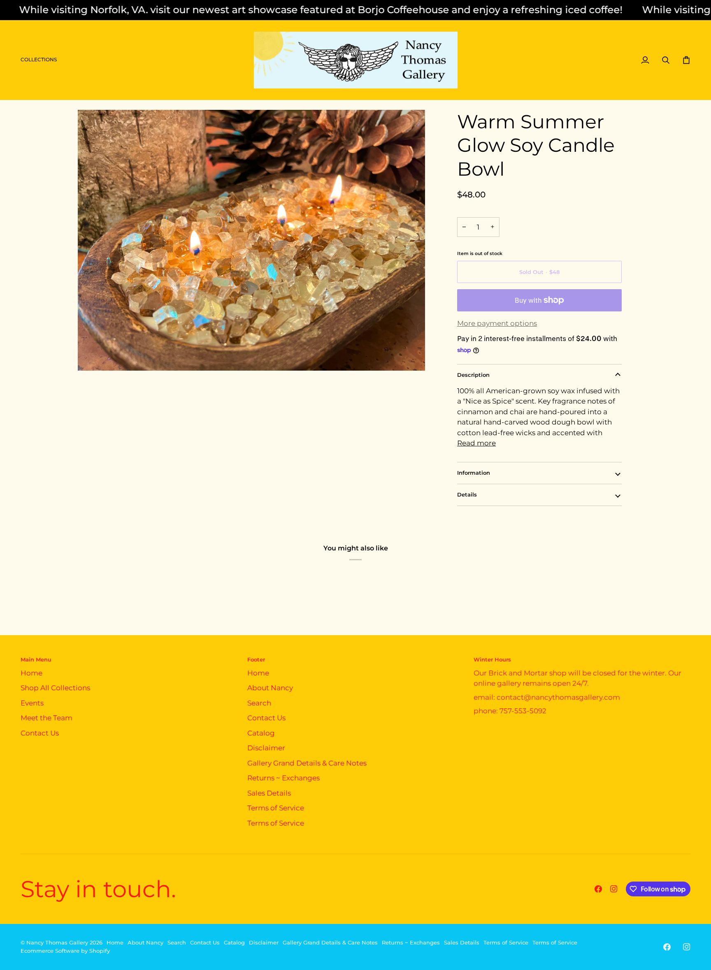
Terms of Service (275, 808)
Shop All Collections (55, 688)
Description (473, 374)
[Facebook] (598, 889)
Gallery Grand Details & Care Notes (307, 763)
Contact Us (40, 733)
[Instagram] (614, 889)
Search (259, 703)
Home (31, 673)
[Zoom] (93, 355)
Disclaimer (266, 748)
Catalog (261, 733)
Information (473, 472)
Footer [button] (256, 659)
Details (467, 494)
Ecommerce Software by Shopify (65, 950)
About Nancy (270, 688)
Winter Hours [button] (492, 659)
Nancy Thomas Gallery (57, 942)
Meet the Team (46, 718)
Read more (476, 443)
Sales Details (269, 793)
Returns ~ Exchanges (283, 778)
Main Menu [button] (36, 659)
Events (32, 703)
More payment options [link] (497, 323)
